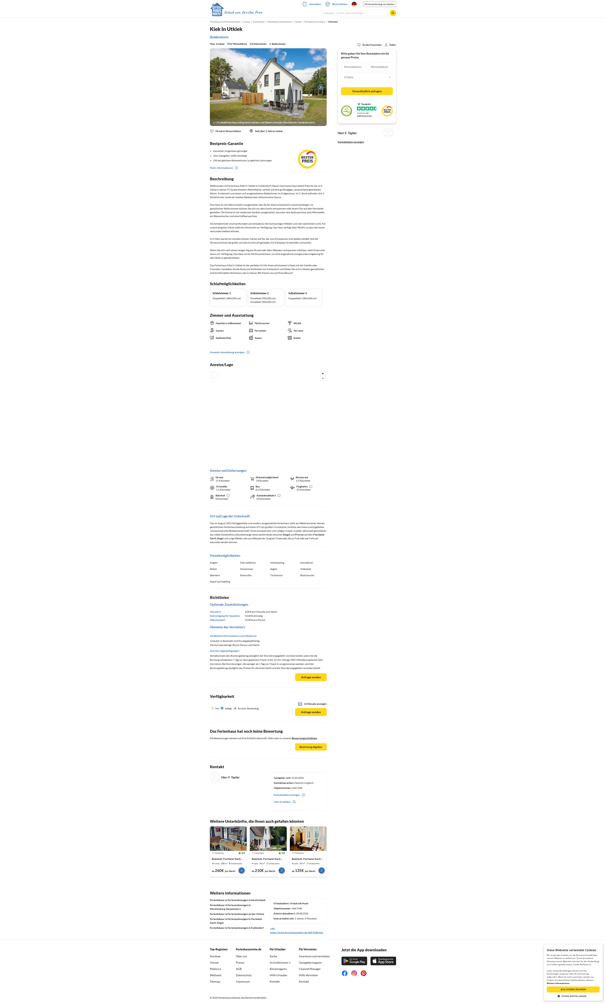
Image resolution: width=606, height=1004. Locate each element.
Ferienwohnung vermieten (380, 4)
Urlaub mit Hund (299, 903)
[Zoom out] (323, 378)
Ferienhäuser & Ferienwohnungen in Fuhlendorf (237, 927)
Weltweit (216, 975)
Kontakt (275, 981)
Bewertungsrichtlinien (304, 738)
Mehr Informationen (221, 167)
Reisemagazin (278, 969)
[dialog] (573, 972)
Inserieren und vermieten (314, 956)
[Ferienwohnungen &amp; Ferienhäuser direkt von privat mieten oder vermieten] (236, 12)
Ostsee (214, 962)
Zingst (286, 534)
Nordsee (215, 956)
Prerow (299, 534)
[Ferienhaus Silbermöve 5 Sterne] (268, 838)
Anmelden (315, 4)
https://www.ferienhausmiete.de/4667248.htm (296, 932)
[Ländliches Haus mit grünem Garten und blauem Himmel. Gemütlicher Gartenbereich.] (268, 87)
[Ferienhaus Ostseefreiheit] (308, 838)
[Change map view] (214, 374)
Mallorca (215, 969)
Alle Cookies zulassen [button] (573, 989)
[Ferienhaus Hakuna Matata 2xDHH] (228, 838)
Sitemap (215, 981)
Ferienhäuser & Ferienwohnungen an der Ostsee (237, 913)
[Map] (268, 417)
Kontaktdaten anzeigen (351, 141)
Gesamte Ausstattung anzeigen (227, 352)
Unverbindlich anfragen (367, 91)
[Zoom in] (323, 373)
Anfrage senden (311, 677)
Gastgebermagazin (310, 962)
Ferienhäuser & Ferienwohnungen (225, 22)
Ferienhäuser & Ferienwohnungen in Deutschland (237, 899)
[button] (573, 996)
